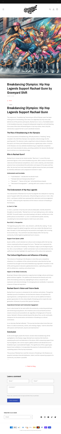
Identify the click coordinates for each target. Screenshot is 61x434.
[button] (3, 9)
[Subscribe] (30, 417)
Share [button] (10, 100)
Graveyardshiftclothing (28, 430)
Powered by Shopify (37, 430)
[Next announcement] (58, 1)
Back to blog (31, 366)
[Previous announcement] (3, 1)
